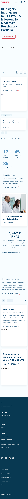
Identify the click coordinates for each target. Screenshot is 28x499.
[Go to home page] (5, 2)
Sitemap (3, 484)
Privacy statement (5, 473)
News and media (5, 415)
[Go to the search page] (21, 2)
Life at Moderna (5, 436)
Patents (3, 427)
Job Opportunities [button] (6, 115)
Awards (3, 442)
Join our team (4, 447)
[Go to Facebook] (6, 458)
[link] (11, 187)
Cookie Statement (6, 477)
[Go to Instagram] (2, 458)
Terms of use (4, 469)
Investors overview (6, 406)
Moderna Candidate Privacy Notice (10, 444)
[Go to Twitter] (10, 458)
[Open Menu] (24, 2)
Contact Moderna (5, 481)
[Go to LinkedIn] (13, 458)
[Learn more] (14, 326)
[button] (16, 72)
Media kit (3, 418)
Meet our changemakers (7, 439)
